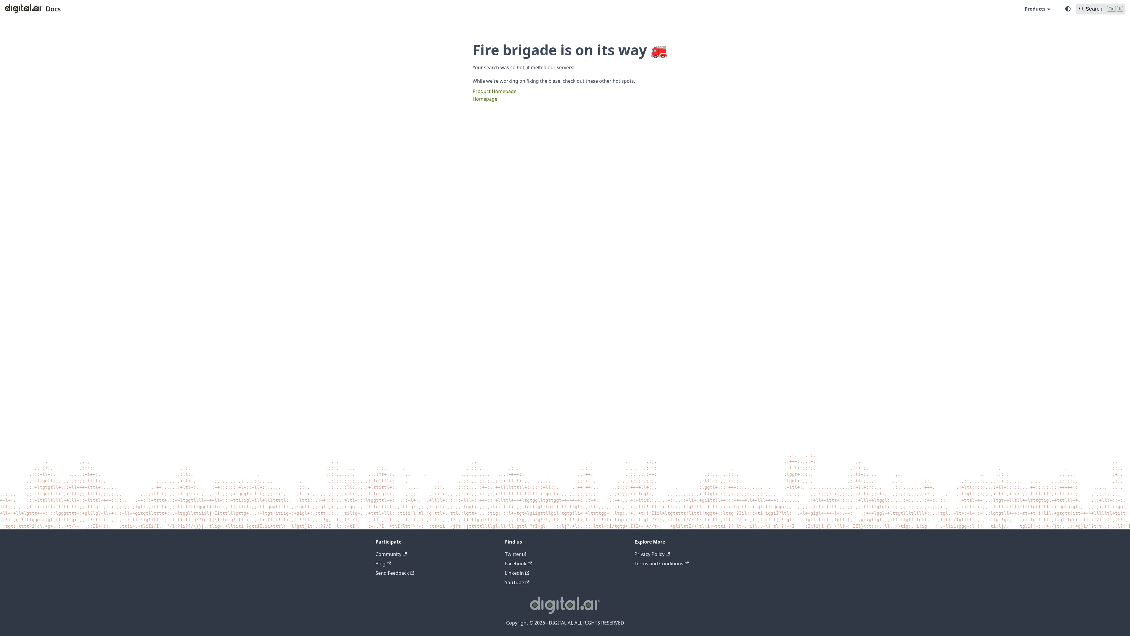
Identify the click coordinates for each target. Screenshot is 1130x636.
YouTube (514, 582)
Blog (380, 563)
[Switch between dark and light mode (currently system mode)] (1068, 9)
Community (388, 554)
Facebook (515, 563)
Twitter (513, 554)
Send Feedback (392, 573)
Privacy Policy (649, 554)
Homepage (485, 99)
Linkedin (514, 573)
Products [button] (1035, 9)
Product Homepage (494, 91)
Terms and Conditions (658, 563)
